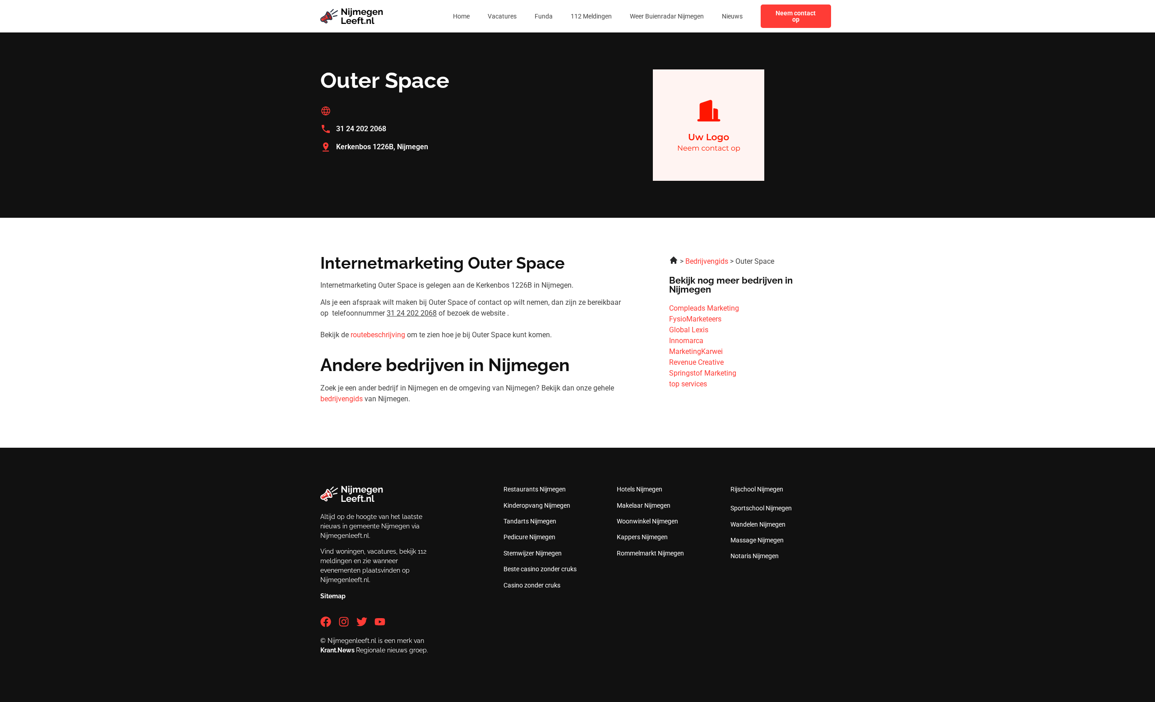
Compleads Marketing (704, 308)
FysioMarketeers (695, 319)
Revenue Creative (696, 362)
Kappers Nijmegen (642, 537)
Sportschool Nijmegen (761, 508)
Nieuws (732, 16)
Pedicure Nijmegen (529, 537)
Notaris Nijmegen (754, 556)
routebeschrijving (378, 334)
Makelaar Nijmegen (643, 505)
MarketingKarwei (696, 351)
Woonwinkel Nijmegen (647, 521)
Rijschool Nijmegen (756, 489)
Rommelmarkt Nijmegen (650, 553)
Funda (544, 16)
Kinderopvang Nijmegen (537, 505)
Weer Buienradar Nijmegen (667, 16)
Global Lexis (688, 330)
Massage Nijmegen (757, 540)
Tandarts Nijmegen (530, 521)
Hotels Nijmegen (639, 489)
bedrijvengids (341, 399)
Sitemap (333, 596)
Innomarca (686, 340)
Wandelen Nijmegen (757, 524)
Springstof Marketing (702, 373)
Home (461, 16)
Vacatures (502, 16)
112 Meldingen (591, 16)
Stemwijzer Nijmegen (533, 553)
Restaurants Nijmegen (535, 489)
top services (688, 384)
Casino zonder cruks (532, 585)
